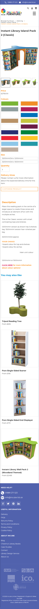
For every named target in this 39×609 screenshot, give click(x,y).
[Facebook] (3, 504)
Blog (3, 540)
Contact (4, 550)
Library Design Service (10, 553)
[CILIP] (11, 570)
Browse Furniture (7, 21)
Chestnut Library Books (11, 544)
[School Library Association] (28, 570)
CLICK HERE (7, 265)
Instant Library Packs (8, 22)
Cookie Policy (6, 530)
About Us (5, 557)
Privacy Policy (6, 527)
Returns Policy (7, 521)
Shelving (20, 21)
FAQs (3, 517)
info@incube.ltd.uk (28, 2)
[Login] (32, 8)
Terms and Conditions (10, 524)
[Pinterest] (13, 504)
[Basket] (36, 8)
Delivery (4, 514)
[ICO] (28, 578)
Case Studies (6, 547)
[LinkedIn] (18, 504)
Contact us (11, 178)
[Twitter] (8, 504)
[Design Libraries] (11, 578)
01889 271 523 (12, 2)
